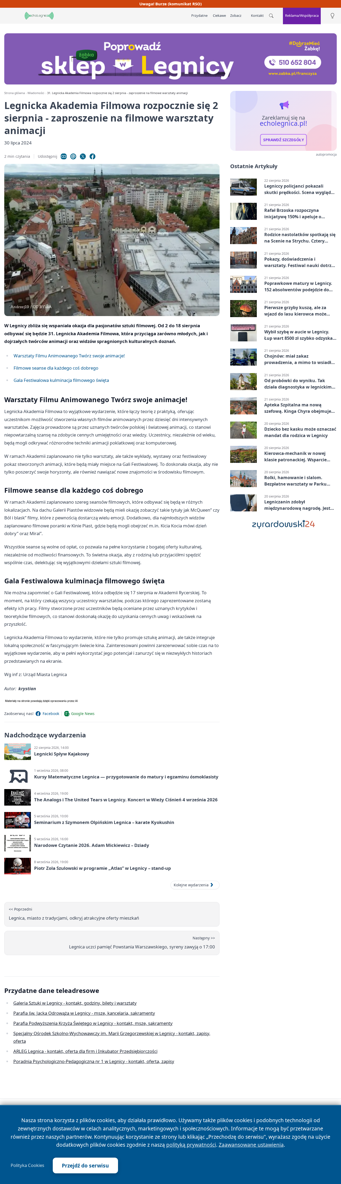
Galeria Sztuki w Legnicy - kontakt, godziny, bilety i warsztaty (75, 1003)
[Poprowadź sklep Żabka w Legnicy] (170, 58)
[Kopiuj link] (63, 156)
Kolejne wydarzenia (191, 884)
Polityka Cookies (27, 1165)
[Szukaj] (271, 16)
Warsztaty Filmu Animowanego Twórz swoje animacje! (69, 356)
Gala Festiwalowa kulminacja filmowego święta (61, 380)
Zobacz (235, 15)
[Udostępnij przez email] (73, 156)
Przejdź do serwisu (85, 1165)
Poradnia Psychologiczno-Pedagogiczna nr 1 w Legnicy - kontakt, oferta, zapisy (93, 1061)
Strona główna (14, 93)
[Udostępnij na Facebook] (92, 156)
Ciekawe (219, 15)
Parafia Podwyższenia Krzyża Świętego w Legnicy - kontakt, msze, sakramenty (93, 1023)
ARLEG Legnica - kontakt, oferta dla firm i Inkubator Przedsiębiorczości (85, 1051)
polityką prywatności (191, 1144)
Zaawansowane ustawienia (251, 1144)
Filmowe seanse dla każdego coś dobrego (56, 368)
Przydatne (199, 15)
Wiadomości (35, 93)
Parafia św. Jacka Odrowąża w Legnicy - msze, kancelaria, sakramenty (84, 1013)
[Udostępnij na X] (83, 156)
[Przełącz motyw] (332, 16)
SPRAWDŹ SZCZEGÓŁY (283, 140)
